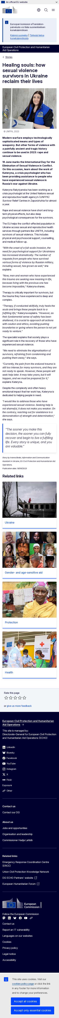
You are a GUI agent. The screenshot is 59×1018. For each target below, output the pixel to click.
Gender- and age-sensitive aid (24, 572)
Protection (11, 622)
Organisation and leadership (17, 834)
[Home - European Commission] (9, 9)
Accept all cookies (25, 1001)
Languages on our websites (17, 935)
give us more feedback (19, 705)
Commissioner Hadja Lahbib (17, 840)
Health (9, 672)
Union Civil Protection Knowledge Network (25, 871)
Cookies (6, 941)
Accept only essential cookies (32, 1010)
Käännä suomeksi (19, 35)
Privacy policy (10, 947)
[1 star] (6, 698)
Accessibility (9, 959)
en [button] (38, 10)
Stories (8, 57)
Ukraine (9, 522)
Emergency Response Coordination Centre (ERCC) (25, 864)
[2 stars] (8, 698)
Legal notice (9, 953)
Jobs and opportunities (14, 828)
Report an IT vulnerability (16, 929)
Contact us (8, 923)
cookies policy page (23, 983)
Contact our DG (11, 812)
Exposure (7, 785)
